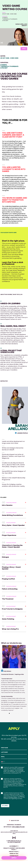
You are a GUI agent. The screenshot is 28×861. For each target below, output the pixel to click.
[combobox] (3, 761)
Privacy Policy (13, 797)
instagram (10, 824)
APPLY (24, 48)
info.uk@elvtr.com (18, 826)
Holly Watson (7, 671)
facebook (18, 824)
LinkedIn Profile (22, 433)
